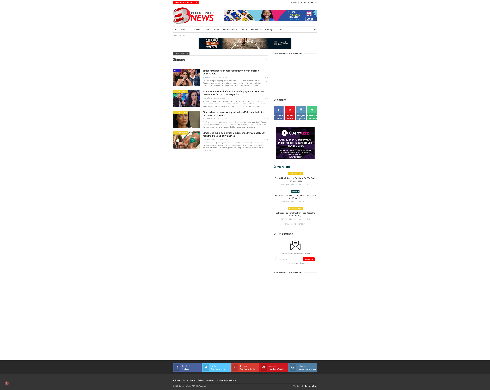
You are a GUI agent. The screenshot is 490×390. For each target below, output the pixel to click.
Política (197, 29)
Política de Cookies (206, 380)
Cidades (295, 191)
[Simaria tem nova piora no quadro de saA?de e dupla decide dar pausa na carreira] (186, 119)
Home (177, 380)
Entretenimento (230, 29)
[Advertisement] (295, 75)
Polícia (207, 29)
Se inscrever (309, 259)
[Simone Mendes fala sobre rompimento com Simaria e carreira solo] (186, 77)
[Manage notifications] (7, 383)
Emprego (269, 29)
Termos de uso (189, 380)
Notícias (184, 29)
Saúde (216, 29)
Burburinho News (311, 386)
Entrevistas (256, 29)
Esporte (243, 29)
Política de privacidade (226, 380)
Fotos (279, 29)
